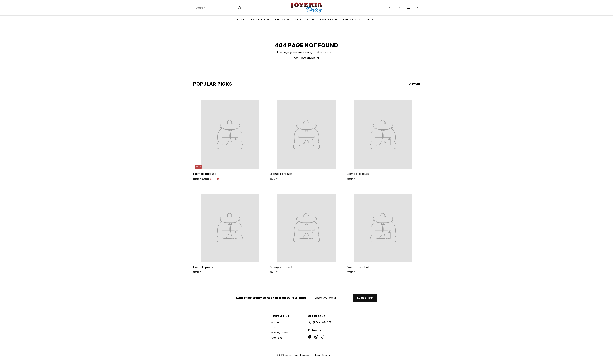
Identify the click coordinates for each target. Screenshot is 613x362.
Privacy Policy (279, 332)
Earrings (327, 19)
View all (414, 84)
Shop (274, 327)
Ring (370, 19)
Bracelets (258, 19)
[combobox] (218, 7)
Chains (280, 19)
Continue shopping (306, 58)
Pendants (350, 19)
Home (240, 19)
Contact (276, 337)
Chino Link (303, 19)
